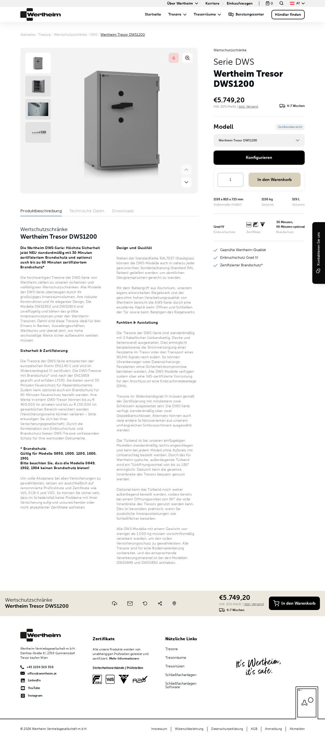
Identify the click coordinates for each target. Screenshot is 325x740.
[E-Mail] (130, 603)
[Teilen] (160, 603)
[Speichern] (114, 603)
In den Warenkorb (274, 180)
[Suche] (281, 3)
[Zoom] (187, 58)
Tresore (174, 14)
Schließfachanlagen (180, 675)
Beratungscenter (250, 14)
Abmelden (297, 729)
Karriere (212, 3)
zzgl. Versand (248, 106)
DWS (94, 35)
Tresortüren (174, 666)
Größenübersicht (290, 127)
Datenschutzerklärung (227, 729)
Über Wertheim (180, 3)
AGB (254, 729)
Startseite (153, 14)
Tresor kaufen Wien (34, 658)
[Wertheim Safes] (40, 14)
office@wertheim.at (41, 673)
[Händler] (174, 603)
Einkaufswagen (240, 3)
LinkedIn (34, 680)
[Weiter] (186, 182)
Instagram (35, 695)
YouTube (34, 688)
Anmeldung (273, 729)
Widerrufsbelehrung (189, 729)
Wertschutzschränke (70, 35)
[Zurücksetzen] (145, 603)
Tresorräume (205, 14)
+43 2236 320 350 (40, 667)
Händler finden (288, 15)
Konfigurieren (259, 158)
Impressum (159, 729)
